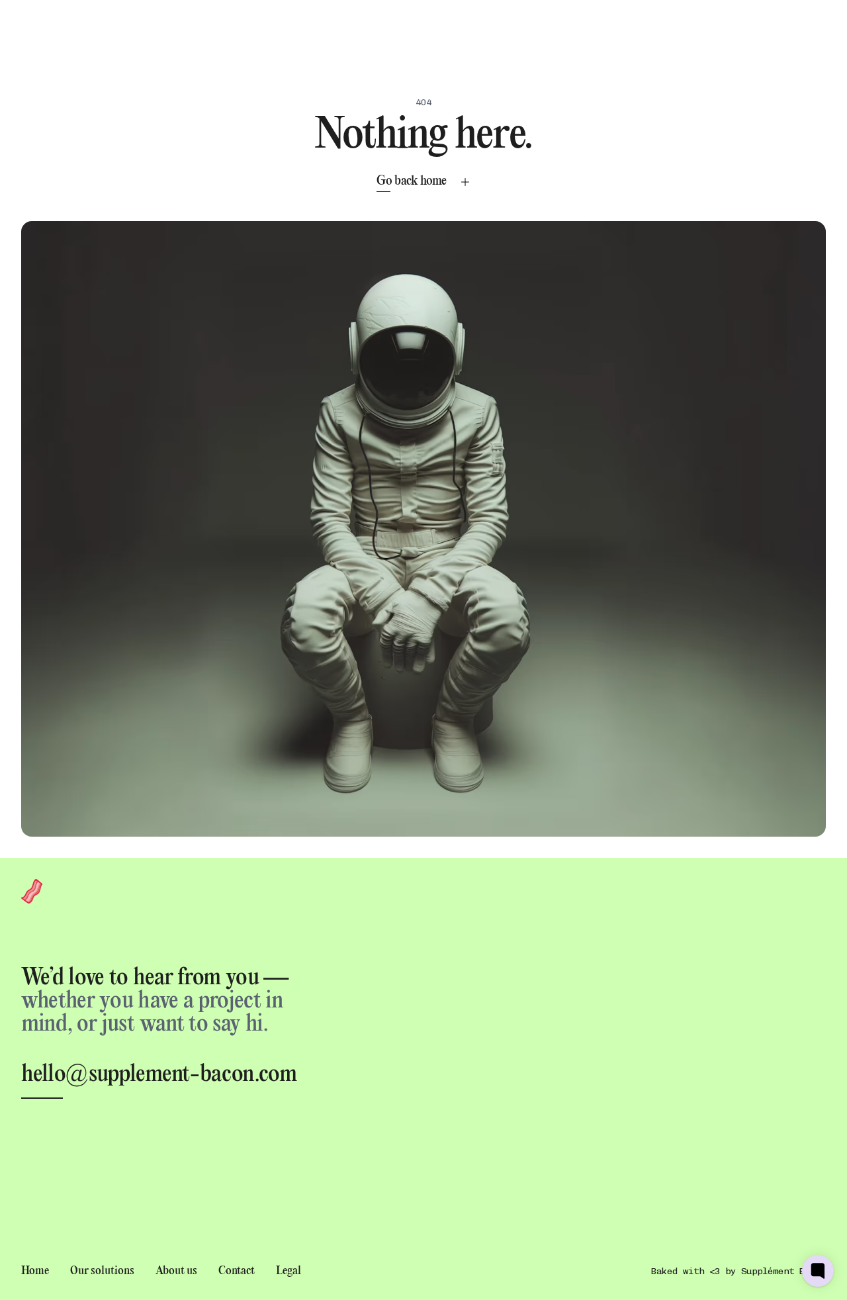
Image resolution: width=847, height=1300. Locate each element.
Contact (236, 1271)
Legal (288, 1271)
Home (35, 1271)
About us (176, 1271)
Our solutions (102, 1271)
